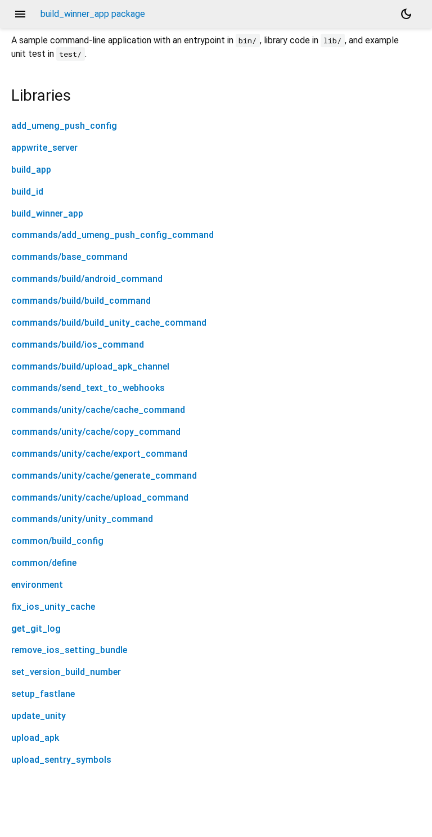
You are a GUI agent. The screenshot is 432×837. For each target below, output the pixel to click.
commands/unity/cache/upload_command (99, 497)
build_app (31, 169)
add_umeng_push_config (64, 125)
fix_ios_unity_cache (53, 606)
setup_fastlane (43, 693)
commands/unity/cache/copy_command (96, 431)
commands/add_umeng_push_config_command (112, 235)
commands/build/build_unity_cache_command (108, 322)
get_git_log (36, 628)
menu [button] (20, 14)
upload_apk (35, 737)
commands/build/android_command (87, 278)
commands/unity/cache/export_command (99, 453)
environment (37, 584)
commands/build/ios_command (77, 344)
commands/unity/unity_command (82, 519)
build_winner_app (47, 213)
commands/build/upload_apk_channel (90, 366)
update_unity (38, 715)
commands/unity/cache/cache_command (98, 409)
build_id (27, 191)
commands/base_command (69, 256)
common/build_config (57, 541)
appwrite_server (44, 147)
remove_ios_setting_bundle (69, 650)
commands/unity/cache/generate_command (104, 475)
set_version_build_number (66, 672)
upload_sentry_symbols (61, 759)
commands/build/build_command (81, 300)
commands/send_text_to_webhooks (88, 387)
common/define (43, 562)
